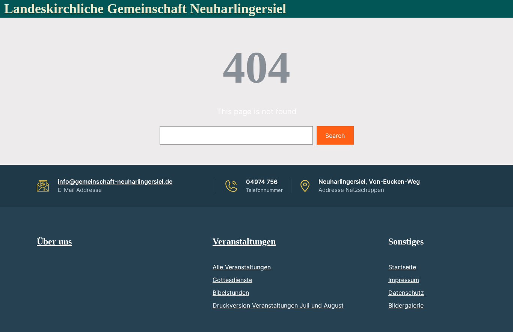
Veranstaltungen (244, 241)
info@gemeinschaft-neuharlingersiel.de (115, 181)
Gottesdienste (232, 280)
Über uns (54, 241)
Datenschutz (406, 292)
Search (335, 135)
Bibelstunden (231, 292)
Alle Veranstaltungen (242, 267)
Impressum (403, 280)
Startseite (402, 267)
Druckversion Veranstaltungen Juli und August (278, 305)
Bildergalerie (406, 305)
